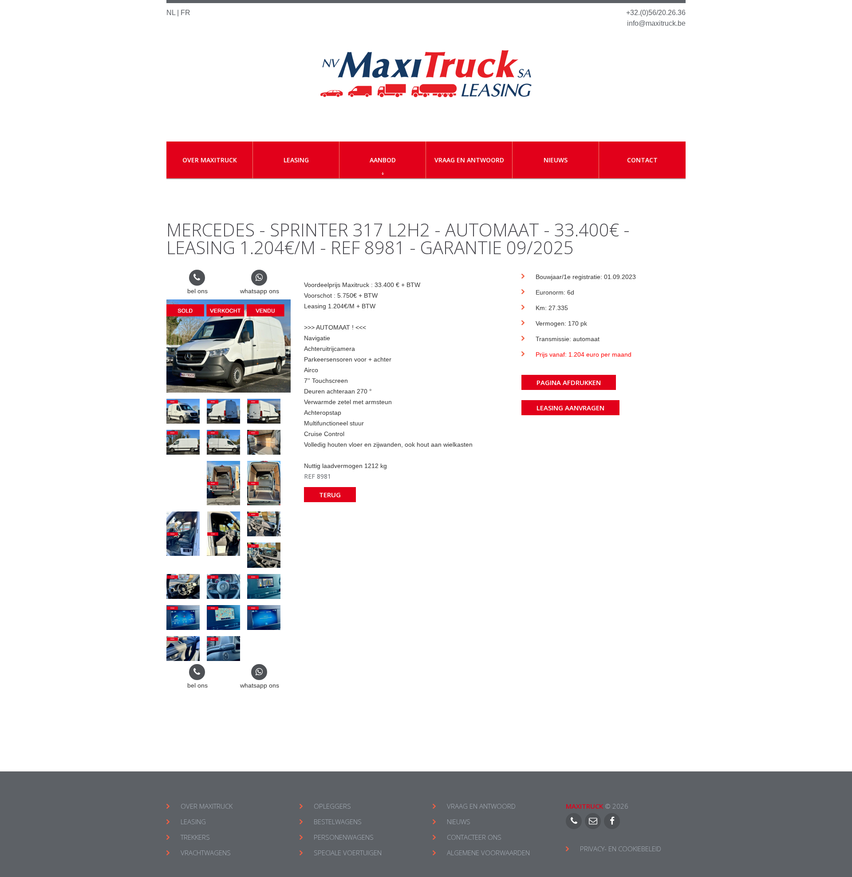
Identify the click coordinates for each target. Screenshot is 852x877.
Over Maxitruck (209, 160)
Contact (642, 160)
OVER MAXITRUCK (207, 806)
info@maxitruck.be (656, 23)
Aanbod (383, 160)
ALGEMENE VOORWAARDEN (488, 852)
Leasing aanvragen (570, 407)
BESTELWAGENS (338, 821)
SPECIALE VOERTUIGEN (348, 852)
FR (185, 12)
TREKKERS (195, 837)
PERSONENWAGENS (344, 837)
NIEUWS (458, 821)
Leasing (296, 160)
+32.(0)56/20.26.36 (656, 12)
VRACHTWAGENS (206, 852)
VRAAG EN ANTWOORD (481, 806)
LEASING (193, 821)
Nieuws (556, 160)
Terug (330, 494)
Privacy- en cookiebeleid (620, 848)
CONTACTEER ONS (474, 837)
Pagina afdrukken (568, 382)
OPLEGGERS (332, 806)
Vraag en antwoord (469, 160)
